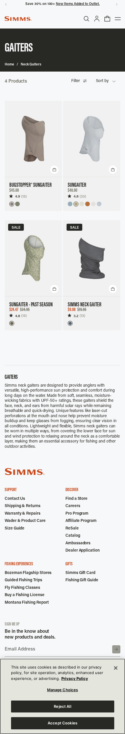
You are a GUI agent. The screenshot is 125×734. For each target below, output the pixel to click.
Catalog (72, 536)
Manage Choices (62, 689)
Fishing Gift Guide (81, 580)
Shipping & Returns (22, 506)
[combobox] (105, 81)
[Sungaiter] (91, 139)
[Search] (86, 19)
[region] (62, 696)
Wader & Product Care (25, 521)
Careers (72, 506)
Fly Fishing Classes (22, 588)
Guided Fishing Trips (23, 580)
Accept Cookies (62, 723)
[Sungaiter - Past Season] (33, 258)
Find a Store (76, 499)
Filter (75, 81)
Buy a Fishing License (24, 595)
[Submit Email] (116, 649)
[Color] (11, 204)
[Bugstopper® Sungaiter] (33, 139)
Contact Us (15, 499)
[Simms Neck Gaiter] (91, 258)
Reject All (62, 706)
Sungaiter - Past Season (31, 305)
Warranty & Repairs (22, 514)
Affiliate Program (81, 521)
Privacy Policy (74, 678)
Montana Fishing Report (27, 603)
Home (9, 64)
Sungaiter (77, 185)
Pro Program (76, 514)
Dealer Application (82, 551)
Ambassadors (77, 543)
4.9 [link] (17, 196)
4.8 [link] (76, 196)
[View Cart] (107, 19)
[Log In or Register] (97, 18)
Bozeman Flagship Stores (28, 573)
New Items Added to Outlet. (77, 4)
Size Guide (14, 529)
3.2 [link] (76, 316)
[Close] (115, 668)
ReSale (72, 529)
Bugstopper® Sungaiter (30, 185)
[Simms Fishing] (18, 18)
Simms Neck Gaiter (84, 305)
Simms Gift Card (80, 573)
